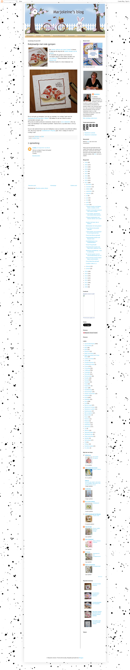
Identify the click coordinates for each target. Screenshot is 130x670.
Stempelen (87, 426)
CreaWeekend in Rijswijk (48, 130)
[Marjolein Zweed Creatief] (89, 316)
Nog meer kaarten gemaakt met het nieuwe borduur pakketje (97, 613)
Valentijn (87, 438)
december (89, 184)
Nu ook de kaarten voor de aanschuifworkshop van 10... (94, 254)
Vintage (87, 444)
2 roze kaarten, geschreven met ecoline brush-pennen (93, 214)
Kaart (38, 138)
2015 (86, 273)
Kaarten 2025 (96, 515)
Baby (86, 347)
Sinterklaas (87, 424)
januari (88, 268)
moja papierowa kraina (91, 468)
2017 (86, 182)
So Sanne (87, 552)
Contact (38, 35)
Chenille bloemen (89, 362)
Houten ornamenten (90, 393)
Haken (86, 387)
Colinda (34, 147)
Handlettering (88, 389)
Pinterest (87, 421)
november (89, 186)
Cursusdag (87, 368)
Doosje (86, 380)
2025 (86, 164)
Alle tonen (100, 576)
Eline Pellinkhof (89, 539)
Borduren (87, 351)
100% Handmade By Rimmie (93, 514)
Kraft (86, 403)
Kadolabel (87, 399)
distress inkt (52, 60)
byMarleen (88, 455)
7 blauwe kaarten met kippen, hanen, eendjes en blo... (93, 207)
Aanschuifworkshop (90, 343)
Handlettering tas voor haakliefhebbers (91, 241)
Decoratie (87, 374)
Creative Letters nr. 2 (91, 263)
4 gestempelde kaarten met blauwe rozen (93, 238)
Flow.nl (87, 480)
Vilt (85, 442)
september (89, 191)
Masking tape (88, 411)
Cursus (86, 366)
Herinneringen (88, 391)
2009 (86, 287)
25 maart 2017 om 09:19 (43, 147)
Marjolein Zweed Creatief (89, 293)
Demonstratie (88, 376)
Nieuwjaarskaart (96, 566)
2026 (86, 162)
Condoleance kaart (89, 364)
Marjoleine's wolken (90, 409)
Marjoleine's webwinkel (91, 135)
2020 (86, 176)
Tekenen (87, 430)
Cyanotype (87, 372)
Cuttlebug (87, 370)
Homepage (53, 185)
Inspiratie (87, 395)
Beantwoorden (36, 155)
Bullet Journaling (89, 353)
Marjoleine (97, 94)
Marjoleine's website (90, 133)
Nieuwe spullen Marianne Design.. (96, 530)
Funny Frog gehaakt (91, 244)
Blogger (81, 657)
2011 (86, 282)
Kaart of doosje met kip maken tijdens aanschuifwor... (94, 258)
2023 (86, 169)
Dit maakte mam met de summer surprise (96, 622)
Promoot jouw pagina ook (89, 317)
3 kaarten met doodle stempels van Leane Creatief (94, 210)
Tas (85, 428)
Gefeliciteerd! (96, 503)
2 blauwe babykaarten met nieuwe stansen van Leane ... (93, 219)
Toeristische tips (89, 434)
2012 (86, 280)
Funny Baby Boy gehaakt (92, 261)
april (87, 202)
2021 (86, 173)
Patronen (87, 419)
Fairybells (87, 382)
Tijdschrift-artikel (89, 432)
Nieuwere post (32, 185)
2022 (86, 171)
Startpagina (29, 35)
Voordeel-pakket (89, 446)
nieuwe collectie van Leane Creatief (61, 49)
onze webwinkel (65, 122)
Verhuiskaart (88, 440)
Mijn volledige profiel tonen (90, 118)
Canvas (87, 360)
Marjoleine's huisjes (90, 407)
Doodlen (34, 138)
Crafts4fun (88, 489)
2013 (86, 278)
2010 (86, 284)
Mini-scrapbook (89, 413)
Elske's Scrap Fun (90, 564)
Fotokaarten (88, 385)
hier (88, 141)
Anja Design (88, 527)
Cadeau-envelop (89, 358)
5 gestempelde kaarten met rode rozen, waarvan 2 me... (94, 247)
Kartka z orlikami (97, 469)
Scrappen (87, 422)
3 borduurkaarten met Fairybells (96, 603)
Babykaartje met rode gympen (93, 226)
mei (87, 200)
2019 (86, 178)
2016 (86, 271)
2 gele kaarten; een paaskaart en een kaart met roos (93, 232)
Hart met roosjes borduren (96, 584)
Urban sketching (89, 436)
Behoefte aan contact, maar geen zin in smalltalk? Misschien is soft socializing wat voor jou (92, 483)
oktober (88, 189)
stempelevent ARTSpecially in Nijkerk (38, 118)
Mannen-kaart (88, 405)
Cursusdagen (82, 35)
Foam (86, 384)
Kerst (86, 401)
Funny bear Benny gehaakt (93, 235)
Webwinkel (47, 35)
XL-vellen (87, 448)
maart (87, 204)
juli (87, 195)
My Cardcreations (90, 501)
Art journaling (88, 345)
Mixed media (88, 415)
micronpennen (53, 58)
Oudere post (74, 185)
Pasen (86, 417)
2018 (86, 180)
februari (88, 266)
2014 (86, 275)
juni (87, 198)
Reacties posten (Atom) (42, 188)
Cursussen (71, 35)
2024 (86, 167)
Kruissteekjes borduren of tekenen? (95, 594)
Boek (86, 349)
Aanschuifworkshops (59, 35)
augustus (88, 193)
